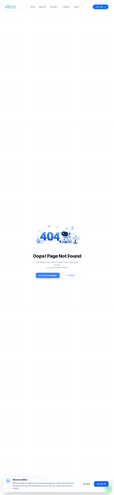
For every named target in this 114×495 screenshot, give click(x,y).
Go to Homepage (49, 275)
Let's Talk (99, 7)
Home (33, 7)
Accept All (101, 484)
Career (76, 7)
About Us (42, 7)
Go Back (71, 275)
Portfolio (66, 7)
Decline (86, 484)
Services (53, 7)
